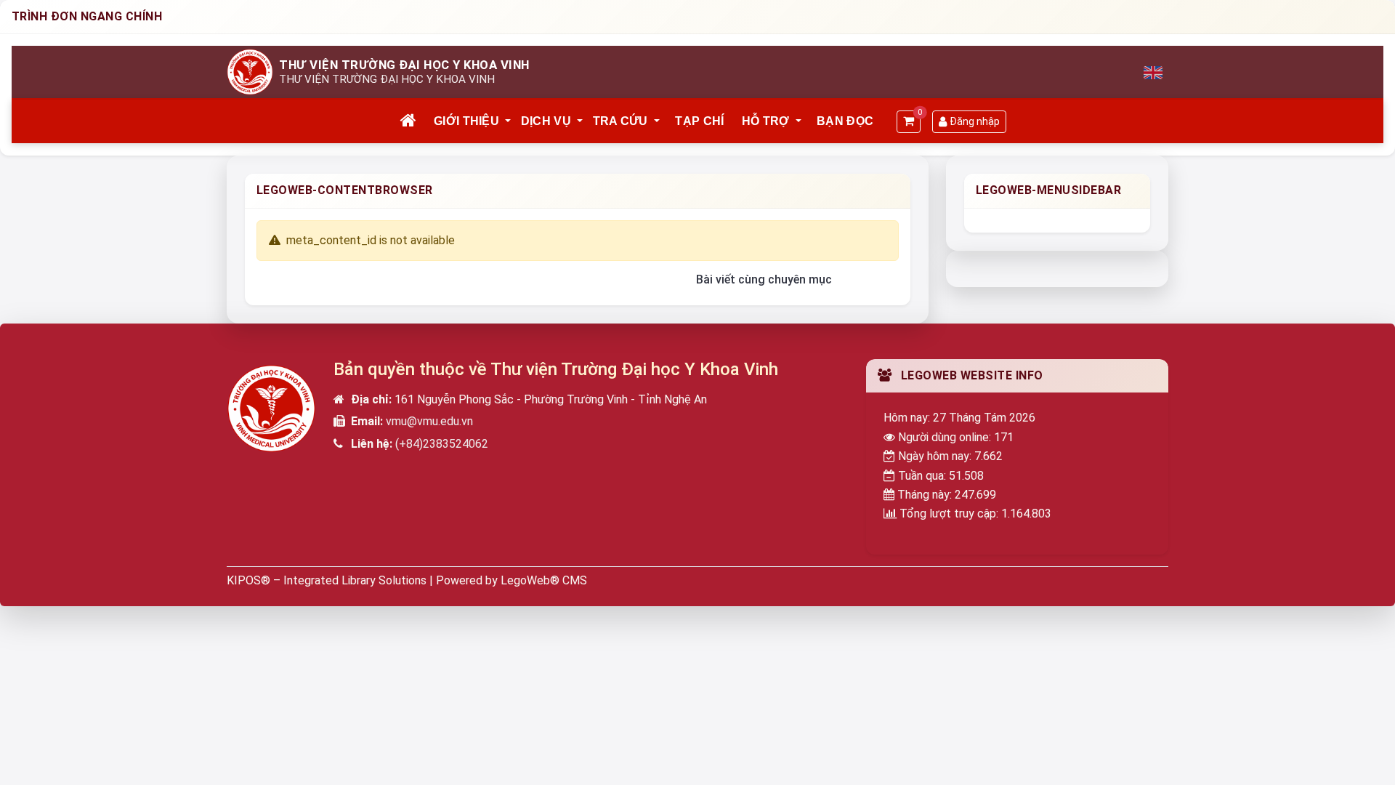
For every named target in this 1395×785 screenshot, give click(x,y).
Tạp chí (699, 121)
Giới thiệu (466, 121)
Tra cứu (620, 121)
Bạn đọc (845, 121)
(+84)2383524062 (441, 444)
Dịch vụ (546, 121)
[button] (508, 121)
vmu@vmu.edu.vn (429, 421)
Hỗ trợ (766, 121)
